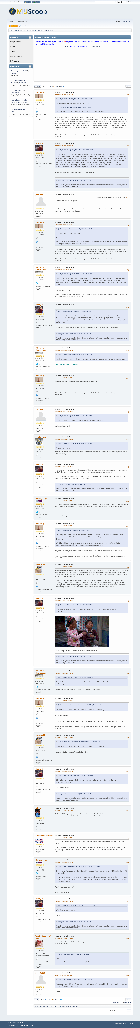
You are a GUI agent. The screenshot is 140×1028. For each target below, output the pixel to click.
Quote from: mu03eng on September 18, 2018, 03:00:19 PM (75, 150)
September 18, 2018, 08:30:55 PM (64, 145)
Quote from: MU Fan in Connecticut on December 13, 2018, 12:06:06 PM (79, 705)
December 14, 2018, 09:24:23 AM (64, 810)
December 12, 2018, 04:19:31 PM (64, 466)
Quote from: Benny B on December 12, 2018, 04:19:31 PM (75, 530)
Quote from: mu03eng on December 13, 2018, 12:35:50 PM (75, 775)
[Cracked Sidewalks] (37, 586)
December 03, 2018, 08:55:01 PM (64, 197)
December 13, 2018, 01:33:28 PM (64, 771)
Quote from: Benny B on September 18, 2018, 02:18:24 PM (75, 99)
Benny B (39, 143)
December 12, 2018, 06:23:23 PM (64, 526)
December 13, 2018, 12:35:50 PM (64, 701)
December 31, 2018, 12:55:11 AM (64, 938)
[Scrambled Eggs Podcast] (37, 111)
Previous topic (118, 1002)
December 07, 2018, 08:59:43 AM (64, 411)
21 (61, 86)
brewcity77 (40, 564)
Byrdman (19, 112)
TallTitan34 (22, 83)
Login (66, 46)
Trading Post (14, 51)
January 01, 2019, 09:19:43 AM (63, 975)
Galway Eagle (41, 498)
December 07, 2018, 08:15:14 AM (64, 378)
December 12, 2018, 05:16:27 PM (64, 501)
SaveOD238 (40, 973)
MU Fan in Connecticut (40, 268)
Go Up (36, 999)
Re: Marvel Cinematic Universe (64, 92)
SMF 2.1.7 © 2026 (12, 1024)
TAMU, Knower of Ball (42, 937)
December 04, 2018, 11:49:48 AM (64, 269)
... (59, 86)
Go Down (37, 86)
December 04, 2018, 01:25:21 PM (64, 350)
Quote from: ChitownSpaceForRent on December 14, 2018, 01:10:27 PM (79, 866)
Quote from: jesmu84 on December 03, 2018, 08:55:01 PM (75, 229)
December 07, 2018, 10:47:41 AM (64, 439)
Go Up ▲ (130, 1023)
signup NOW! (95, 46)
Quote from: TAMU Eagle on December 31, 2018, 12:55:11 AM (76, 979)
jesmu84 (39, 194)
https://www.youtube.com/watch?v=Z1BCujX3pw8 (73, 107)
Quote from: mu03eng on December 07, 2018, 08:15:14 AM (75, 416)
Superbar (13, 47)
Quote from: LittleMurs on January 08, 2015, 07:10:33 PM (74, 180)
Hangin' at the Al (15, 42)
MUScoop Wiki (15, 61)
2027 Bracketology (17, 90)
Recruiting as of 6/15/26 (19, 71)
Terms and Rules (121, 1023)
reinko (38, 808)
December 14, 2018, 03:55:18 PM (64, 862)
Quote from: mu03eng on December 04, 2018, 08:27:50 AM (75, 274)
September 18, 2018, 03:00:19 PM (64, 94)
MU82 (26, 102)
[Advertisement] (82, 64)
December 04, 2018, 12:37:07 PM (64, 307)
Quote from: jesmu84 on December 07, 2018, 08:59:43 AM (75, 443)
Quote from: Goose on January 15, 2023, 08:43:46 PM (73, 954)
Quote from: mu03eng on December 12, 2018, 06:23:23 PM (75, 605)
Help (114, 1023)
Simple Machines (21, 1024)
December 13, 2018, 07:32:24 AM (64, 567)
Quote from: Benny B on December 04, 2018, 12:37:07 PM (75, 354)
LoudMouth (40, 437)
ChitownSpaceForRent (44, 836)
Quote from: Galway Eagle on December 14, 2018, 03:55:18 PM (76, 905)
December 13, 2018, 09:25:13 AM (64, 600)
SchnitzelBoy (15, 92)
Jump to (101, 1010)
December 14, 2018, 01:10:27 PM (64, 838)
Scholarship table (126, 21)
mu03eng (39, 92)
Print (128, 86)
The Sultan (14, 73)
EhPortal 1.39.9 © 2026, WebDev (15, 1022)
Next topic (127, 1002)
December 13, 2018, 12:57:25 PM (64, 737)
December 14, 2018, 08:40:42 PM (64, 901)
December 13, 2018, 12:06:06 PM (64, 673)
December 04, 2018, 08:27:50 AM (64, 224)
